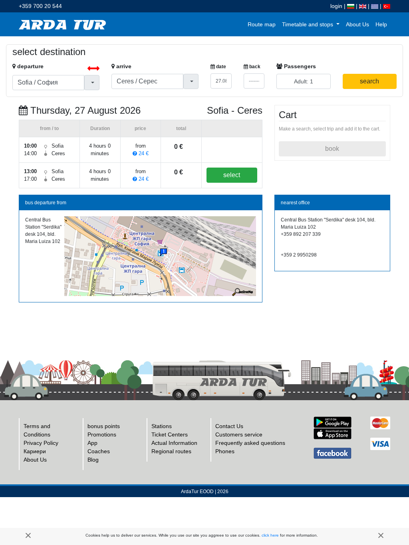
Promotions (101, 434)
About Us (357, 24)
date (220, 66)
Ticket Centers (169, 434)
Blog (93, 459)
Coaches (98, 451)
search (369, 81)
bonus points (103, 426)
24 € (143, 153)
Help (381, 24)
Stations (161, 426)
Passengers (299, 66)
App (92, 443)
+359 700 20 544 (40, 6)
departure (30, 66)
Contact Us (229, 426)
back (254, 66)
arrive (123, 66)
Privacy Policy (41, 443)
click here (270, 535)
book (332, 148)
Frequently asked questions (250, 443)
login (336, 6)
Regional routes (171, 451)
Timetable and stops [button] (308, 24)
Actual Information (174, 443)
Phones (224, 451)
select (231, 175)
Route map (262, 24)
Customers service (238, 434)
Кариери (35, 451)
